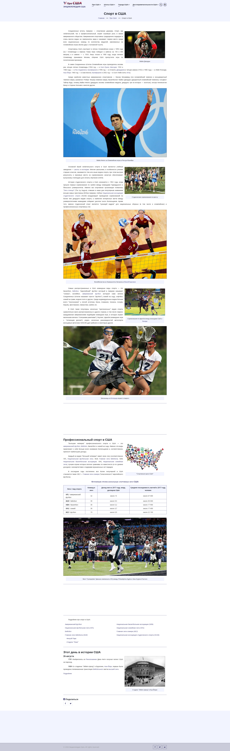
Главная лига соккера (91, 474)
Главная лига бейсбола (108, 459)
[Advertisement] (115, 418)
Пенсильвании (91, 659)
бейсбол (75, 291)
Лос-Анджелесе (81, 70)
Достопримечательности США (145, 5)
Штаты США (109, 5)
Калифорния (92, 70)
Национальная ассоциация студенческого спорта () (138, 635)
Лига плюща (69, 190)
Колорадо (114, 398)
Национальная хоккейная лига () (130, 628)
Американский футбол (73, 624)
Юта (128, 73)
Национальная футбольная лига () (79, 628)
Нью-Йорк (67, 73)
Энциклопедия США (74, 7)
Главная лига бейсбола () (76, 635)
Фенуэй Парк (71, 638)
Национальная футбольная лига (80, 459)
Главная (101, 18)
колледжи (85, 169)
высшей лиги (114, 669)
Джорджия (120, 70)
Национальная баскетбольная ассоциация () (135, 624)
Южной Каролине (130, 282)
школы (76, 169)
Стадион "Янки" (72, 642)
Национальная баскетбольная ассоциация (80, 461)
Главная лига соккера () (127, 631)
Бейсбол (68, 631)
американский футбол (91, 294)
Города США (123, 5)
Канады (144, 321)
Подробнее (67, 673)
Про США (96, 5)
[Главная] (72, 3)
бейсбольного (98, 669)
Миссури (113, 67)
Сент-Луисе (104, 67)
